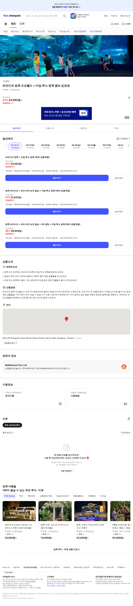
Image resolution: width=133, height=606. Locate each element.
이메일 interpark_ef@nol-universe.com (109, 581)
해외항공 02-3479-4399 (56, 583)
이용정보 (83, 128)
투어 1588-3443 (53, 579)
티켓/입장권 (9, 496)
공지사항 (110, 567)
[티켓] (22, 23)
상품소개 (50, 128)
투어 (21, 496)
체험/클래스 (78, 496)
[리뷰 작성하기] (128, 418)
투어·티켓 (40, 31)
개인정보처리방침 (30, 567)
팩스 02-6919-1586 (54, 581)
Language (8, 572)
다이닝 (103, 496)
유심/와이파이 (62, 496)
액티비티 (31, 496)
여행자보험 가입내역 (81, 567)
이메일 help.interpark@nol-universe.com (77, 581)
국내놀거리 (64, 31)
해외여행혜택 (80, 31)
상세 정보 (119, 178)
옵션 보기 (57, 178)
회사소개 (6, 567)
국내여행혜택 (95, 31)
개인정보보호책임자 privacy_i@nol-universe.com (112, 583)
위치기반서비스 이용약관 (50, 567)
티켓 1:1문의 (61, 585)
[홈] (6, 23)
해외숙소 (15, 31)
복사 (79, 338)
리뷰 (116, 128)
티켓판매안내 (98, 567)
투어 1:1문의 (51, 585)
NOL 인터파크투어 (12, 425)
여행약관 (66, 567)
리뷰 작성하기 (66, 471)
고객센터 (120, 567)
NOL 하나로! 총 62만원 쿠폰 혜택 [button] (42, 16)
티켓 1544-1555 (66, 579)
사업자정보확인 (30, 581)
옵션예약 (17, 128)
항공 (6, 31)
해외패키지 (27, 31)
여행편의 (92, 496)
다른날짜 (124, 138)
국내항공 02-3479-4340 (75, 583)
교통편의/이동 (46, 496)
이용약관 (16, 567)
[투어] (13, 23)
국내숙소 (52, 31)
